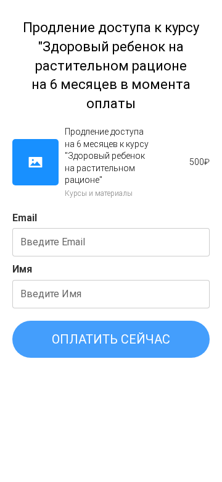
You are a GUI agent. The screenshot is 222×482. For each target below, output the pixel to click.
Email (24, 218)
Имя (22, 269)
